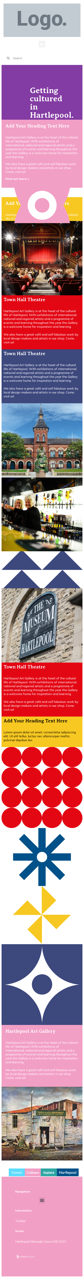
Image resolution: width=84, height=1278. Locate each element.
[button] (42, 44)
